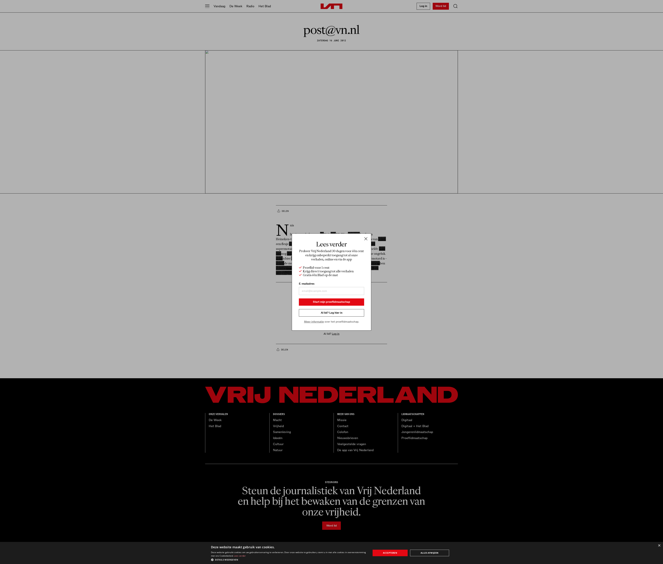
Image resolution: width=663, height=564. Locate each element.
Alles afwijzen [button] (430, 552)
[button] (289, 559)
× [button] (659, 545)
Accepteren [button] (390, 552)
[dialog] (331, 553)
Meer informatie (314, 321)
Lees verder (240, 555)
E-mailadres (306, 283)
